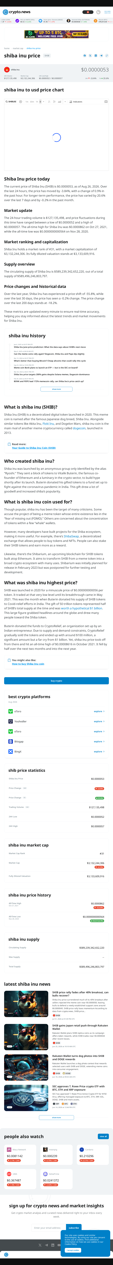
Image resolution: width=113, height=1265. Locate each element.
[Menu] (107, 12)
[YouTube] (59, 1245)
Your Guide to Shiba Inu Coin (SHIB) (34, 447)
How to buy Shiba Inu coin (28, 663)
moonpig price (56, 1155)
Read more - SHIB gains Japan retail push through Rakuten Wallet (26, 1037)
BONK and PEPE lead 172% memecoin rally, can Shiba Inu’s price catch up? (49, 381)
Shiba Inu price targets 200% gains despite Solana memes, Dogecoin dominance (52, 374)
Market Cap (18, 48)
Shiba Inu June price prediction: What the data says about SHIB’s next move (50, 347)
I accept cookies (73, 1250)
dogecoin (79, 428)
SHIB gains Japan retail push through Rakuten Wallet (80, 1027)
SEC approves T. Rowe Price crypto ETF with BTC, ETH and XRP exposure (78, 1088)
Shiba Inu (56, 1015)
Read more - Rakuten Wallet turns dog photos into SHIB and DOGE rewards (26, 1067)
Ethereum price (102, 21)
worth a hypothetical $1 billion (81, 608)
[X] (40, 1245)
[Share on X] (90, 56)
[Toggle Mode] (98, 12)
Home (7, 48)
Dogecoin (67, 1073)
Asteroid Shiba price (52, 21)
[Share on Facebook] (85, 56)
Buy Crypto (56, 680)
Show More (56, 389)
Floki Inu (48, 424)
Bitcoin (65, 1103)
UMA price (20, 1179)
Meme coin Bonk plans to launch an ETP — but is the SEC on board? (46, 367)
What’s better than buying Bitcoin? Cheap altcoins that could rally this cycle (50, 360)
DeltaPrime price (56, 1179)
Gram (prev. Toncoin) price (25, 21)
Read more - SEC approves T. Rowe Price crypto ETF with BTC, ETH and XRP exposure (26, 1098)
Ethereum (74, 1103)
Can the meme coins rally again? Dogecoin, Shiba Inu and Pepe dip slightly (49, 354)
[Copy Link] (107, 56)
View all (103, 1136)
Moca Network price (20, 1155)
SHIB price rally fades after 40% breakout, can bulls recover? (80, 994)
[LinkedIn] (53, 1245)
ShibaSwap (71, 536)
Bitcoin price (78, 21)
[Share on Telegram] (101, 56)
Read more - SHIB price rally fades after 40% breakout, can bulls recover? (26, 1004)
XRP (56, 1103)
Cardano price (93, 1155)
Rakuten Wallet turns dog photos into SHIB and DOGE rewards (78, 1057)
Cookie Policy (70, 1244)
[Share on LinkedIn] (96, 56)
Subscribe (74, 1227)
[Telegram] (47, 1245)
